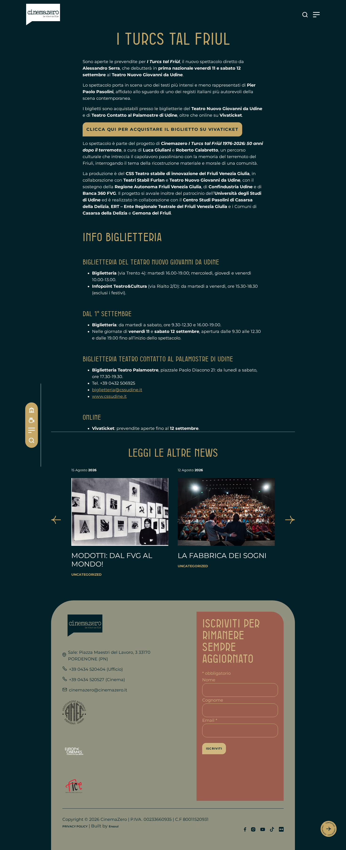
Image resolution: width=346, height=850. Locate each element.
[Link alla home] (43, 14)
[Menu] (31, 430)
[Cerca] (31, 440)
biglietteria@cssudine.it (117, 389)
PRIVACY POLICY (75, 826)
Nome (208, 679)
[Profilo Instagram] (253, 829)
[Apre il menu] (316, 14)
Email (209, 720)
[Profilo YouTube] (262, 829)
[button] (56, 520)
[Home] (31, 410)
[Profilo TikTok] (272, 829)
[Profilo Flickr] (281, 829)
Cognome (212, 700)
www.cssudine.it (109, 396)
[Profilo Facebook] (245, 829)
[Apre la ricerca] (305, 14)
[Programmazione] (31, 420)
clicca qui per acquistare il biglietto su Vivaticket (162, 129)
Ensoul (113, 826)
